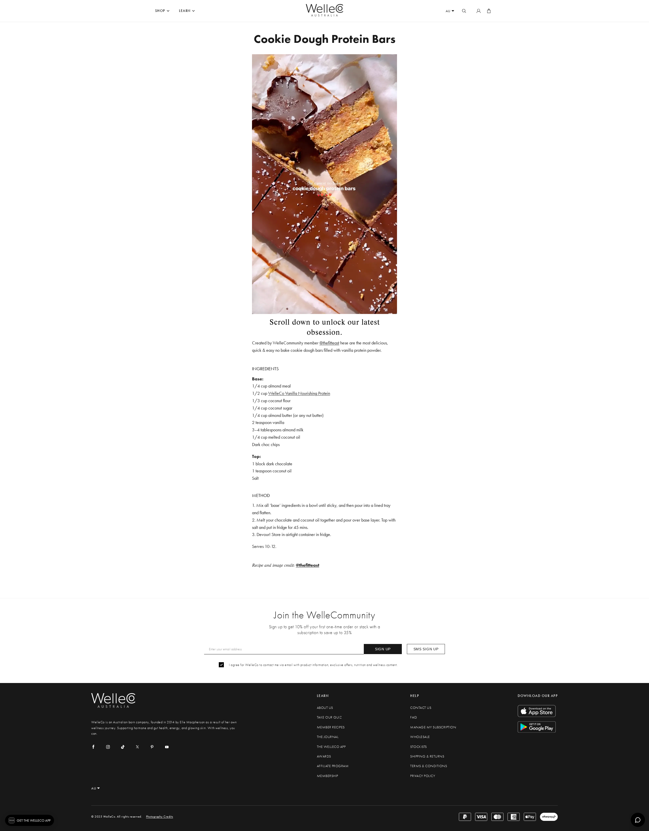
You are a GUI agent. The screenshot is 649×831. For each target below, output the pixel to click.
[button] (29, 820)
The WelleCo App (331, 747)
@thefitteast (329, 343)
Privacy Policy (422, 776)
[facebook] (93, 747)
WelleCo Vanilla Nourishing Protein (299, 393)
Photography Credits (159, 817)
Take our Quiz (329, 717)
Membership (327, 776)
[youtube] (167, 747)
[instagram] (108, 747)
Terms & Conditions (428, 766)
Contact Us (420, 708)
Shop (160, 11)
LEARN (185, 11)
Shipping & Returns (427, 756)
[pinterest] (152, 747)
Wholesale (420, 737)
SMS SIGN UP (426, 649)
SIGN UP (383, 649)
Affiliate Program (333, 766)
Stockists (418, 747)
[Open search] (464, 11)
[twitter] (137, 747)
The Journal (328, 737)
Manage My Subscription (433, 727)
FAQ (413, 717)
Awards (324, 756)
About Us (325, 708)
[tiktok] (123, 747)
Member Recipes (331, 727)
